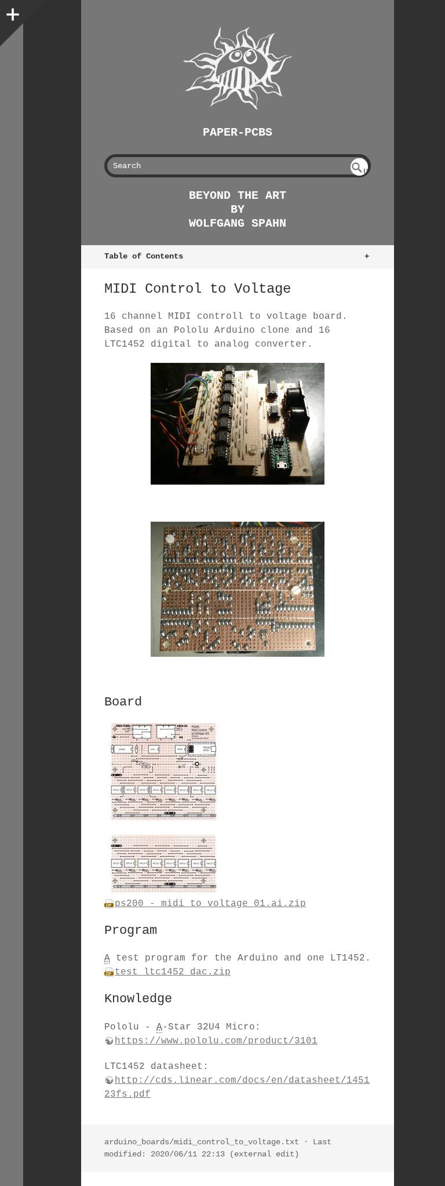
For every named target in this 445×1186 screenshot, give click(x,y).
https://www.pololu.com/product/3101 (216, 1041)
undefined (360, 171)
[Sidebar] (11, 11)
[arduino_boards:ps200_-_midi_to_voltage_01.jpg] (162, 890)
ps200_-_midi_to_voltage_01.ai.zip (210, 903)
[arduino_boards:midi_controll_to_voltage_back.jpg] (237, 589)
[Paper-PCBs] (237, 68)
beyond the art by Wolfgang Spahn (237, 209)
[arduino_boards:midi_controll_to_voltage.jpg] (237, 424)
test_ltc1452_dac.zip (173, 972)
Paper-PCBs (237, 132)
